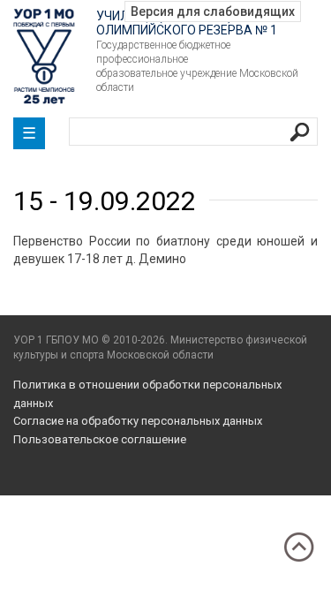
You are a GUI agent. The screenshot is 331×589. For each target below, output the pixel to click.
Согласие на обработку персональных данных (137, 420)
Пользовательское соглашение (99, 439)
